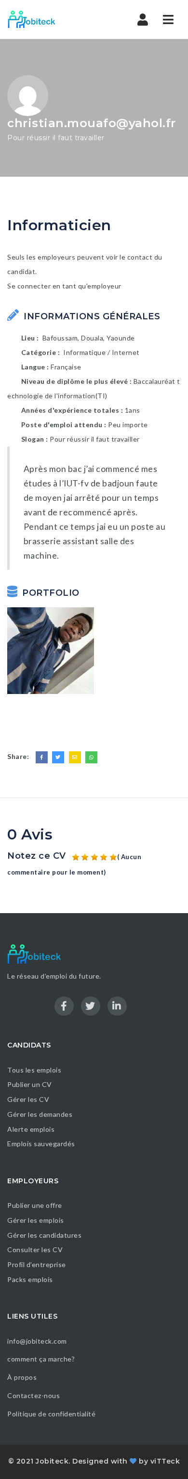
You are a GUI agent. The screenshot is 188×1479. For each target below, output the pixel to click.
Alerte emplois (30, 1129)
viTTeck (165, 1461)
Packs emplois (30, 1279)
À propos (22, 1377)
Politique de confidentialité (52, 1414)
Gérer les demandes (39, 1114)
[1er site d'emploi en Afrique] (48, 19)
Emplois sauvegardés (41, 1143)
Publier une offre (34, 1205)
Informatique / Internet (101, 352)
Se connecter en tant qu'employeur (64, 286)
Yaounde (121, 338)
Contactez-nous (33, 1395)
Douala (92, 338)
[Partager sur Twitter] (58, 757)
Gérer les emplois (35, 1220)
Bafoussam (60, 338)
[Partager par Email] (75, 757)
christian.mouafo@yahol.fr (91, 123)
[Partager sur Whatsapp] (91, 757)
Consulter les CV (35, 1249)
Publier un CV (29, 1084)
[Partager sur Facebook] (42, 757)
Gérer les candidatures (44, 1235)
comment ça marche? (41, 1359)
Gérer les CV (28, 1099)
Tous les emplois (34, 1070)
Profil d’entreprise (36, 1264)
